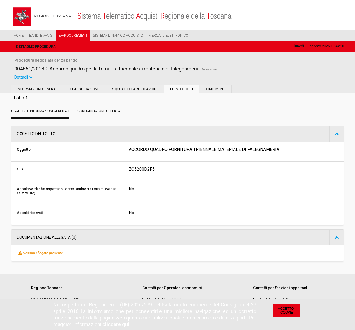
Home (19, 35)
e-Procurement (73, 35)
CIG (20, 169)
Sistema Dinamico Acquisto (118, 35)
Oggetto (24, 149)
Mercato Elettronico (168, 35)
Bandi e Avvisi (41, 35)
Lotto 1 (21, 97)
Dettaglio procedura (36, 46)
